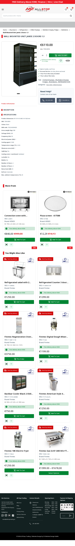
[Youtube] (9, 516)
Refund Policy (20, 517)
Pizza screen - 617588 (50, 215)
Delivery (3, 505)
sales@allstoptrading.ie (8, 519)
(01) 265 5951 (49, 100)
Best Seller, (49, 85)
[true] (2, 516)
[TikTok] (13, 516)
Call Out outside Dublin (7, 504)
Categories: (42, 85)
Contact (19, 508)
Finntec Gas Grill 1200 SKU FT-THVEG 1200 (53, 451)
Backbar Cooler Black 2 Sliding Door (19, 394)
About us (19, 502)
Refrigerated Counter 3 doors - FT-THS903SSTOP (53, 282)
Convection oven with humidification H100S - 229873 (18, 215)
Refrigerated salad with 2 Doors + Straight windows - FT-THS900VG (17, 282)
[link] (61, 60)
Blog (18, 505)
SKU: (41, 49)
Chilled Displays (57, 85)
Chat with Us (65, 100)
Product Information (8, 104)
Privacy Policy (20, 511)
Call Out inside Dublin (7, 502)
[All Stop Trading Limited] (37, 9)
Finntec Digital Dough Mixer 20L (52, 337)
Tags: (40, 80)
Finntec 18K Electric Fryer (16, 451)
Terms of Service (21, 514)
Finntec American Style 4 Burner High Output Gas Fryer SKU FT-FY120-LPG (53, 394)
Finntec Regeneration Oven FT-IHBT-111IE (17, 337)
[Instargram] (6, 516)
